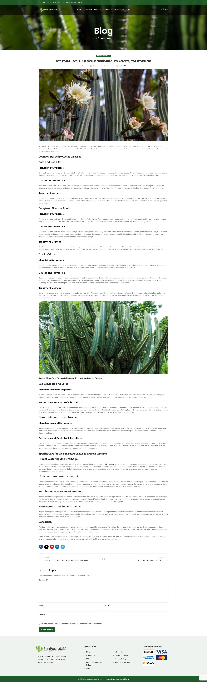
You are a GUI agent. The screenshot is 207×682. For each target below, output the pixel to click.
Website (42, 614)
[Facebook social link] (41, 547)
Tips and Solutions (107, 38)
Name (42, 605)
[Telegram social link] (63, 547)
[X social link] (46, 547)
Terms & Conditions (121, 679)
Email (107, 605)
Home (95, 38)
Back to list (103, 559)
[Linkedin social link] (57, 547)
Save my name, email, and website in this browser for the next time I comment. (71, 624)
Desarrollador (98, 66)
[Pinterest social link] (52, 547)
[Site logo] (48, 10)
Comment (43, 580)
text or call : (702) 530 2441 (51, 2)
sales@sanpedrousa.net (74, 2)
